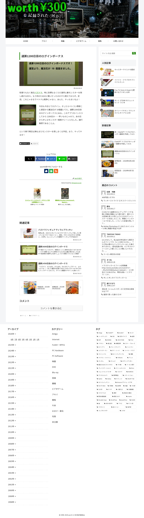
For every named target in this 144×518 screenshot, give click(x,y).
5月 (23, 339)
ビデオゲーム (25, 143)
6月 (19, 339)
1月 (38, 339)
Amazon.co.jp (76, 183)
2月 (34, 339)
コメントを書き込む (51, 308)
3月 (30, 339)
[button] (72, 158)
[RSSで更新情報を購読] (56, 171)
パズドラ (38, 92)
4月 (27, 339)
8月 (12, 339)
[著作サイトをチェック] (46, 171)
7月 (15, 339)
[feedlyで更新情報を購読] (51, 171)
